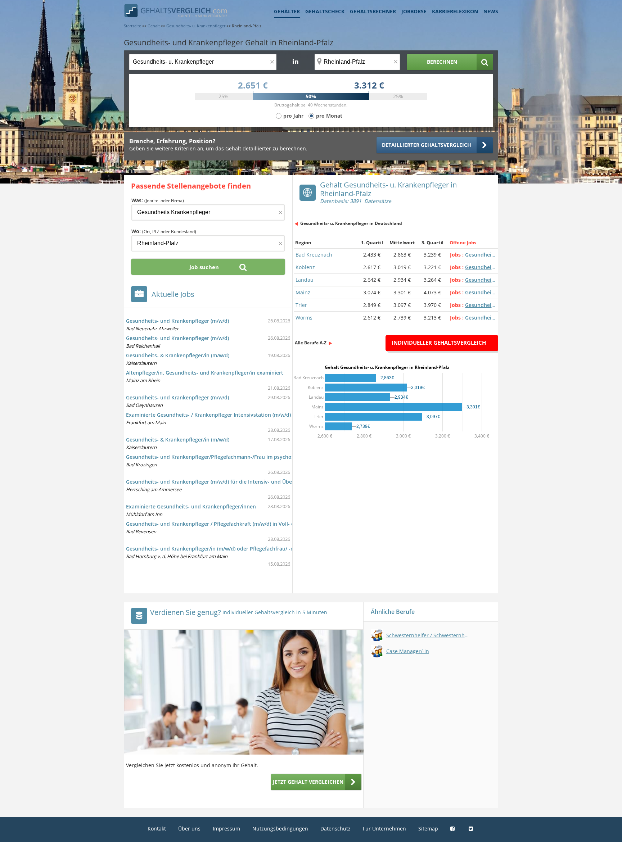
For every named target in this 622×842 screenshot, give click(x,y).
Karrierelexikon (455, 11)
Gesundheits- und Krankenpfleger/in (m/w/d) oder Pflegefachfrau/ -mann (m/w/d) (225, 548)
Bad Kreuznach (314, 254)
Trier (301, 305)
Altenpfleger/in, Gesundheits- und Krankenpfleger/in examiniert (204, 372)
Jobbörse (414, 11)
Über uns (189, 828)
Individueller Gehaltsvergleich (439, 342)
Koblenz (305, 267)
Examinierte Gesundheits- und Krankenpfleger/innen (191, 506)
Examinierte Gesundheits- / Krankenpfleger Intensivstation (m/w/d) (208, 414)
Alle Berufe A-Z (310, 343)
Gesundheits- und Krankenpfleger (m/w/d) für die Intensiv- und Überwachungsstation (231, 481)
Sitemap (428, 828)
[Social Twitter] (472, 828)
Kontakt (157, 828)
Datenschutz (335, 828)
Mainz (303, 292)
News (490, 11)
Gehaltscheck (324, 11)
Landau (305, 279)
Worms (304, 317)
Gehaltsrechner (373, 11)
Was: (157, 200)
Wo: (163, 231)
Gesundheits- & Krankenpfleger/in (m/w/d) (177, 355)
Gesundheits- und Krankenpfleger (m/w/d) (177, 320)
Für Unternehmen (384, 828)
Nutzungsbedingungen (280, 828)
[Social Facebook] (453, 828)
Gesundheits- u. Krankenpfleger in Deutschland (351, 223)
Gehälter (287, 11)
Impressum (226, 828)
